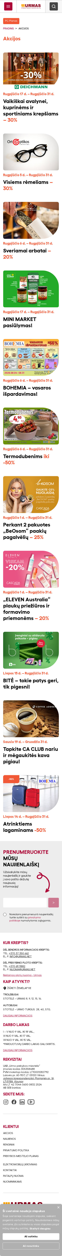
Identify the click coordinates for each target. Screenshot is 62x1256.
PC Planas (11, 21)
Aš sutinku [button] (31, 1236)
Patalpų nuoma (13, 1176)
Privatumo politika (16, 1150)
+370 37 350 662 (19, 953)
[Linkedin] (22, 1100)
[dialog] (31, 1230)
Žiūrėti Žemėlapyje (19, 988)
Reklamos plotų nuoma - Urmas (22, 975)
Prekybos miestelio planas (21, 1156)
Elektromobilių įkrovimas (20, 1164)
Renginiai (8, 1144)
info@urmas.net (21, 956)
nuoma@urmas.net (22, 969)
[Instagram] (6, 1100)
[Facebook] (14, 1100)
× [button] (58, 1207)
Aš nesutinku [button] (31, 1246)
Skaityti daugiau (40, 1228)
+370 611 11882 (17, 966)
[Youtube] (31, 1100)
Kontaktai (10, 1170)
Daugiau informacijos (17, 1015)
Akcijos (8, 1133)
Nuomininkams (12, 1181)
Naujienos (9, 1139)
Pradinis (8, 28)
